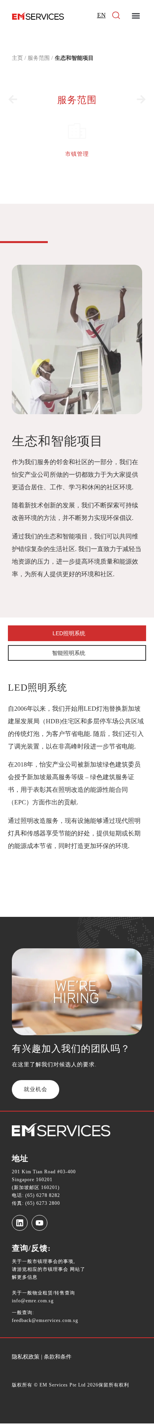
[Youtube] (39, 1223)
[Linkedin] (20, 1223)
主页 (17, 58)
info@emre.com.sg (33, 1300)
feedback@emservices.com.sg (45, 1320)
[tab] (77, 633)
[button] (135, 15)
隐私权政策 (25, 1357)
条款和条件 (56, 1357)
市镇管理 (77, 154)
